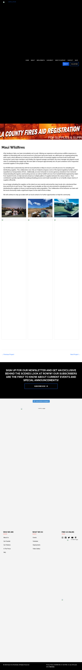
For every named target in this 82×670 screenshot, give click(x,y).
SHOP (76, 60)
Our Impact (50, 60)
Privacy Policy (49, 665)
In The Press (7, 548)
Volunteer (74, 64)
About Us (6, 537)
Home (27, 60)
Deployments (41, 60)
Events (35, 537)
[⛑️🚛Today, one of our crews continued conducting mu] (72, 395)
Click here (51, 667)
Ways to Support (60, 60)
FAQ (5, 552)
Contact (70, 60)
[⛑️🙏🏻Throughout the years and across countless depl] (22, 395)
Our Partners (7, 545)
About (33, 60)
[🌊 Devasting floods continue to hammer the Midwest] (47, 395)
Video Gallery (36, 548)
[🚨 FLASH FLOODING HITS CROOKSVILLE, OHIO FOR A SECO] (60, 395)
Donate (66, 64)
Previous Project (8, 354)
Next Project (75, 354)
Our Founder (7, 541)
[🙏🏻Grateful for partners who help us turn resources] (34, 395)
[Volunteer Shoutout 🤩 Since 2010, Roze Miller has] (9, 395)
